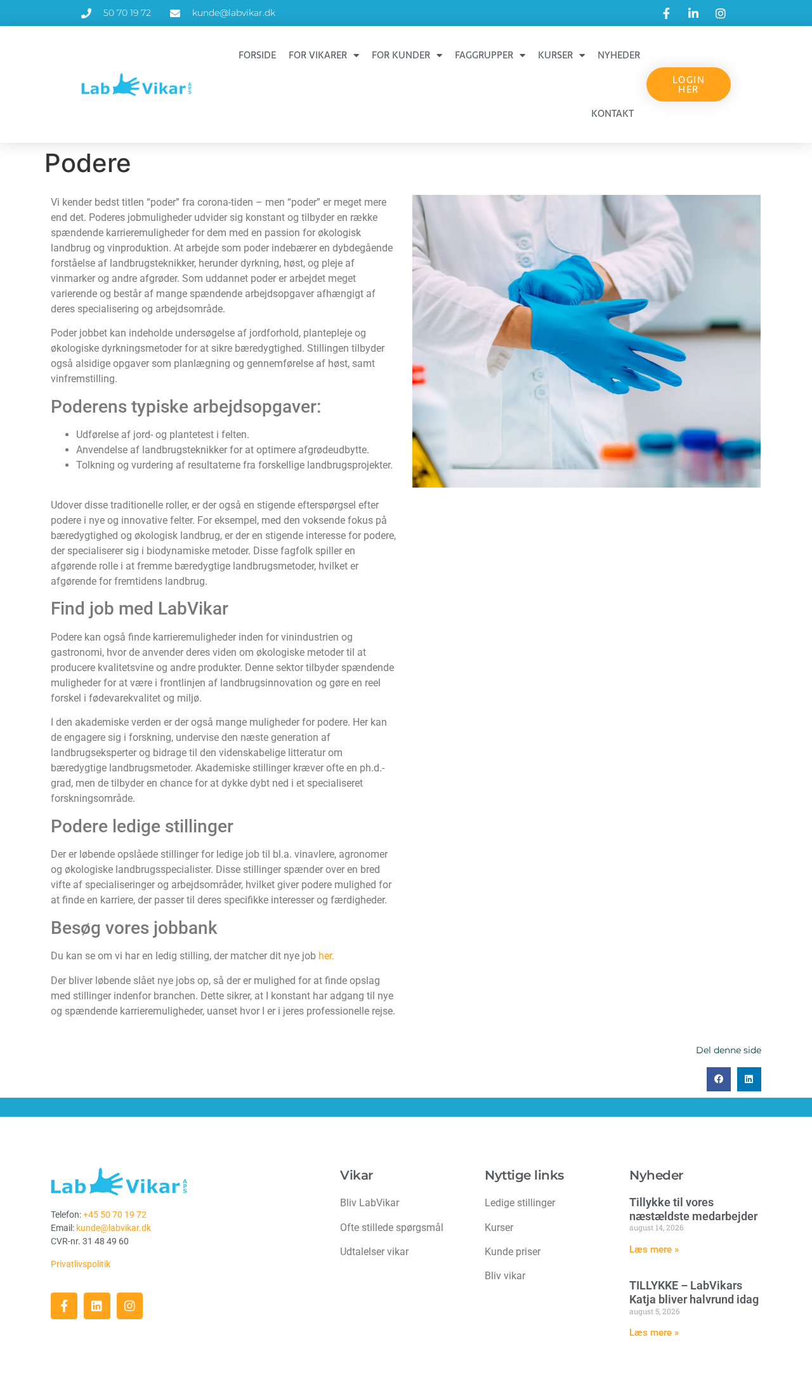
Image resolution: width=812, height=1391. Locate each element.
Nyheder (619, 55)
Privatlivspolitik (81, 1264)
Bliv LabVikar (369, 1203)
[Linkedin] (97, 1306)
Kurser (555, 55)
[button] (719, 1079)
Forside (257, 55)
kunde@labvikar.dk (113, 1228)
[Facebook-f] (64, 1306)
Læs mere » (654, 1249)
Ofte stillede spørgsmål (391, 1227)
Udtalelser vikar (374, 1252)
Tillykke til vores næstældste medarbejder (693, 1209)
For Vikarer (318, 55)
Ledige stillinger (520, 1203)
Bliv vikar (505, 1276)
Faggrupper (484, 55)
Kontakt (612, 113)
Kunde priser (512, 1252)
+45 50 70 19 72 (115, 1214)
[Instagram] (130, 1306)
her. (326, 956)
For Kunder (401, 55)
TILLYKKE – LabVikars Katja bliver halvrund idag (694, 1292)
